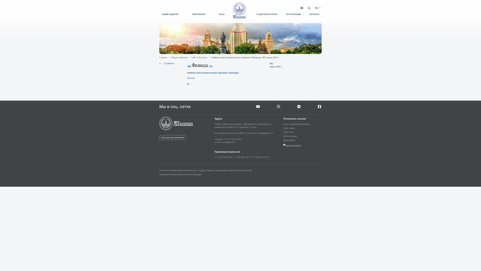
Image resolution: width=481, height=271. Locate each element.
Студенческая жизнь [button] (266, 14)
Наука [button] (222, 14)
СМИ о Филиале (199, 57)
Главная (163, 57)
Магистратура (290, 136)
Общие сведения (179, 57)
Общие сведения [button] (170, 14)
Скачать (191, 78)
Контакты (314, 14)
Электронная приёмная (172, 137)
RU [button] (316, 8)
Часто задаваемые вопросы (296, 124)
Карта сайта (289, 128)
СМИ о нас (288, 132)
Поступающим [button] (293, 14)
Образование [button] (198, 14)
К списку (169, 63)
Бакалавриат (289, 140)
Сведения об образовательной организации (180, 174)
